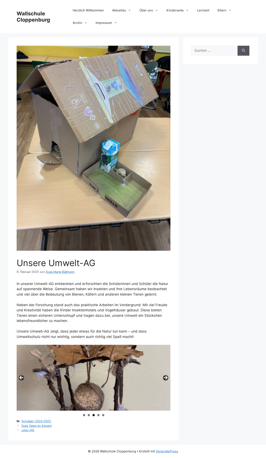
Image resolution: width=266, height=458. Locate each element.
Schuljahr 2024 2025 (36, 421)
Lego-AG (27, 430)
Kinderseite (175, 10)
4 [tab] (98, 415)
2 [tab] (89, 415)
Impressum (104, 23)
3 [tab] (93, 415)
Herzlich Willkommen (88, 10)
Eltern (222, 10)
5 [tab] (103, 415)
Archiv (77, 23)
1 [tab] (84, 415)
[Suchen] (243, 51)
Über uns (146, 10)
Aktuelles (119, 10)
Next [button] (165, 378)
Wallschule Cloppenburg (33, 16)
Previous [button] (21, 378)
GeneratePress (167, 451)
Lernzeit (203, 10)
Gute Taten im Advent (36, 425)
